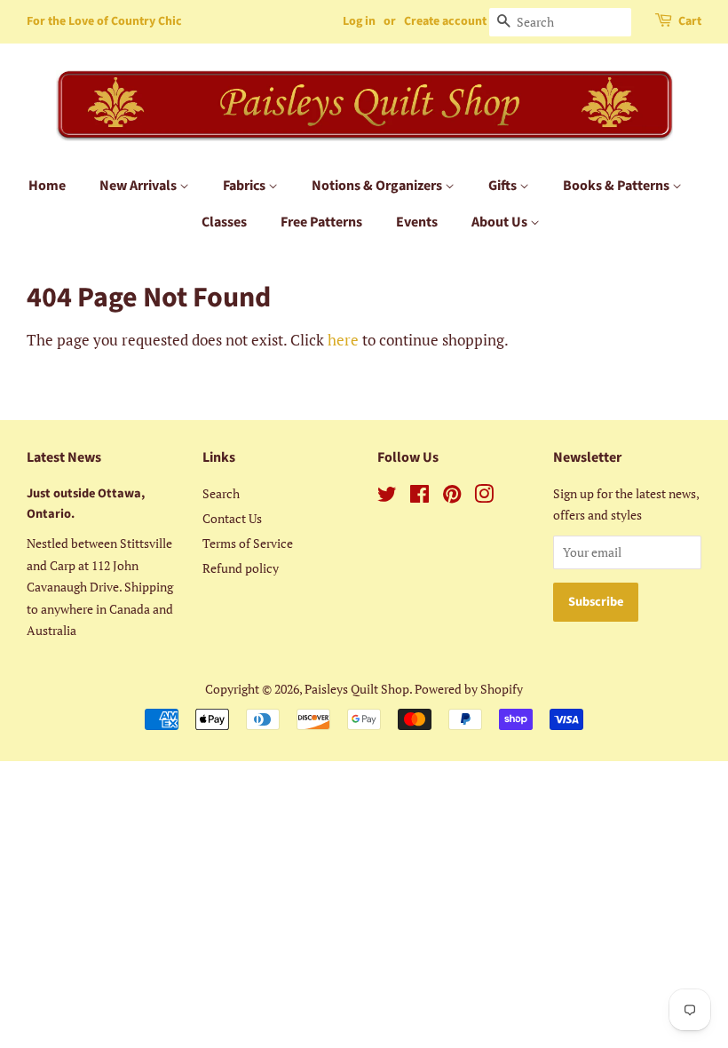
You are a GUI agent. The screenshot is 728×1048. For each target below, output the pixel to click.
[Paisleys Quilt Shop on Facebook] (419, 496)
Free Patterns (321, 222)
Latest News (64, 457)
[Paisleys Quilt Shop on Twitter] (387, 496)
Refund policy (240, 568)
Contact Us (232, 518)
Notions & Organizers (378, 185)
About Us (500, 222)
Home (47, 185)
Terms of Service (247, 543)
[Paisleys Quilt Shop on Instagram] (484, 496)
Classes (224, 222)
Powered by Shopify (469, 688)
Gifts (503, 185)
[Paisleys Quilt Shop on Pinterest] (452, 496)
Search (221, 493)
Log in (359, 21)
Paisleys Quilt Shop (357, 688)
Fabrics (245, 185)
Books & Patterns (617, 185)
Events (417, 222)
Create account (445, 21)
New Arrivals (139, 185)
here (343, 339)
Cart (689, 21)
